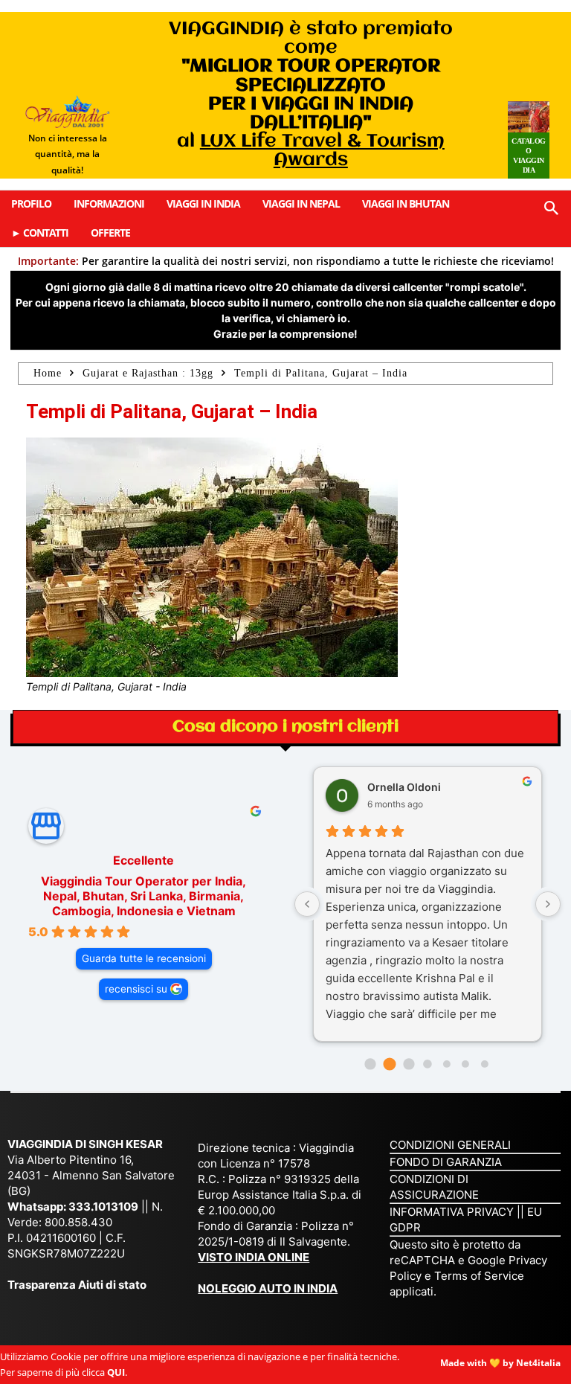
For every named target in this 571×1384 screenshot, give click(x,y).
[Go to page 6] (484, 1064)
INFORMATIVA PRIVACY (452, 1212)
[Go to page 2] (408, 1063)
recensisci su (136, 989)
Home (47, 373)
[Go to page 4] (447, 1064)
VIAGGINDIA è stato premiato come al (311, 94)
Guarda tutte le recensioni (144, 958)
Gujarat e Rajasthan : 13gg (148, 373)
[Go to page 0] (370, 1063)
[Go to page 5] (465, 1064)
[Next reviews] (548, 904)
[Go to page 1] (389, 1064)
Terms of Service (479, 1276)
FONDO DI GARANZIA (446, 1162)
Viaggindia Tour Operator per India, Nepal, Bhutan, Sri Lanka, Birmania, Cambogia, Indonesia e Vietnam (143, 896)
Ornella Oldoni (404, 787)
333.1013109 (103, 1206)
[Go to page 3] (427, 1064)
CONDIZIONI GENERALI (450, 1145)
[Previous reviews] (307, 904)
